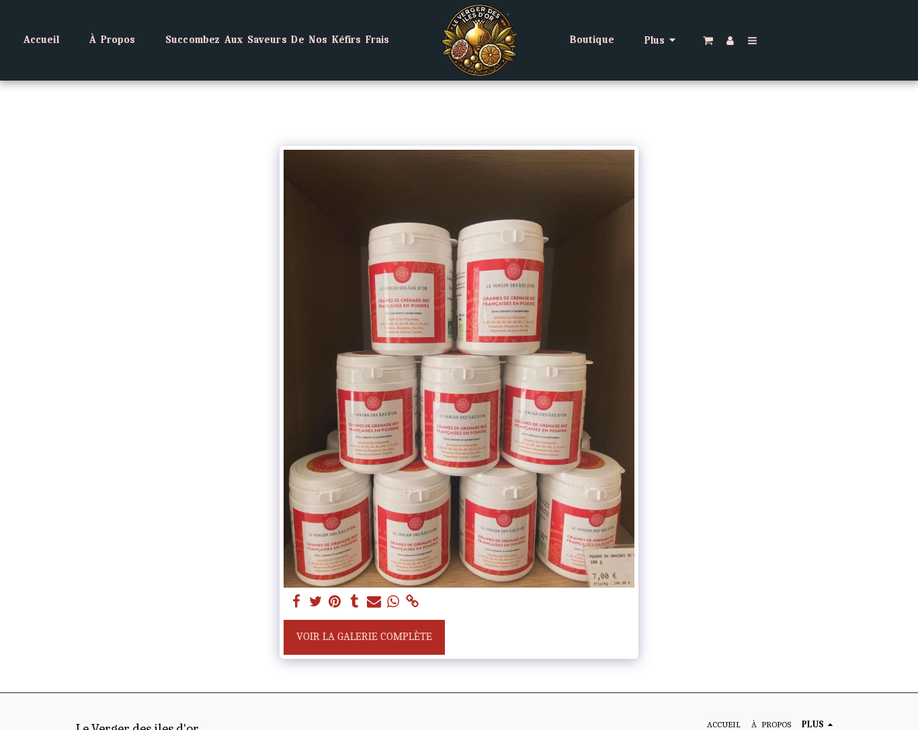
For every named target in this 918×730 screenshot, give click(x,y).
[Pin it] (335, 602)
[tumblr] (354, 602)
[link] (413, 602)
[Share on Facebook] (296, 602)
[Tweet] (315, 602)
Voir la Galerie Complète (364, 636)
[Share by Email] (374, 602)
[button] (708, 40)
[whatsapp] (393, 602)
